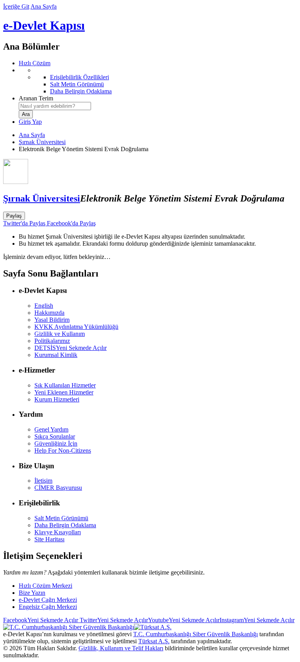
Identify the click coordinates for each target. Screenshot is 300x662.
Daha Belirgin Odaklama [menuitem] (81, 91)
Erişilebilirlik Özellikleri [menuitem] (79, 77)
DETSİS (70, 347)
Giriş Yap (30, 121)
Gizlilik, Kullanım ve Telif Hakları (121, 648)
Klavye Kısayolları (57, 532)
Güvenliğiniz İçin (55, 443)
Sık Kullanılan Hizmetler (65, 385)
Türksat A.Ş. (154, 641)
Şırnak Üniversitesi (42, 142)
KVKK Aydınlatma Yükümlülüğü (76, 326)
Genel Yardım (51, 429)
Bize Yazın (32, 592)
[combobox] (55, 106)
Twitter (113, 620)
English (43, 305)
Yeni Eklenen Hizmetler (63, 392)
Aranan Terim (36, 98)
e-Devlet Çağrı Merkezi (48, 599)
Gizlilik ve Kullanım (59, 333)
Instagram (257, 620)
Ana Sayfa (43, 6)
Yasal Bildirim (52, 319)
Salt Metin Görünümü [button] (61, 518)
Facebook (40, 620)
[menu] (158, 81)
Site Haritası (49, 539)
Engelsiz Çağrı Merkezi (48, 606)
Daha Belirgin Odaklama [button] (65, 525)
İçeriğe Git (16, 6)
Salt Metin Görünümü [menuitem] (77, 84)
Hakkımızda (49, 312)
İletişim (43, 480)
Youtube (184, 620)
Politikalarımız (52, 340)
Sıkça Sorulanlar (54, 436)
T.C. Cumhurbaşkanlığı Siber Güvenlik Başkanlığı (195, 634)
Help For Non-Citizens (62, 450)
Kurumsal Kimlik (55, 355)
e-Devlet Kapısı (44, 25)
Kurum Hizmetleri (56, 399)
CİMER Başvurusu (58, 487)
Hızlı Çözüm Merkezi (45, 585)
